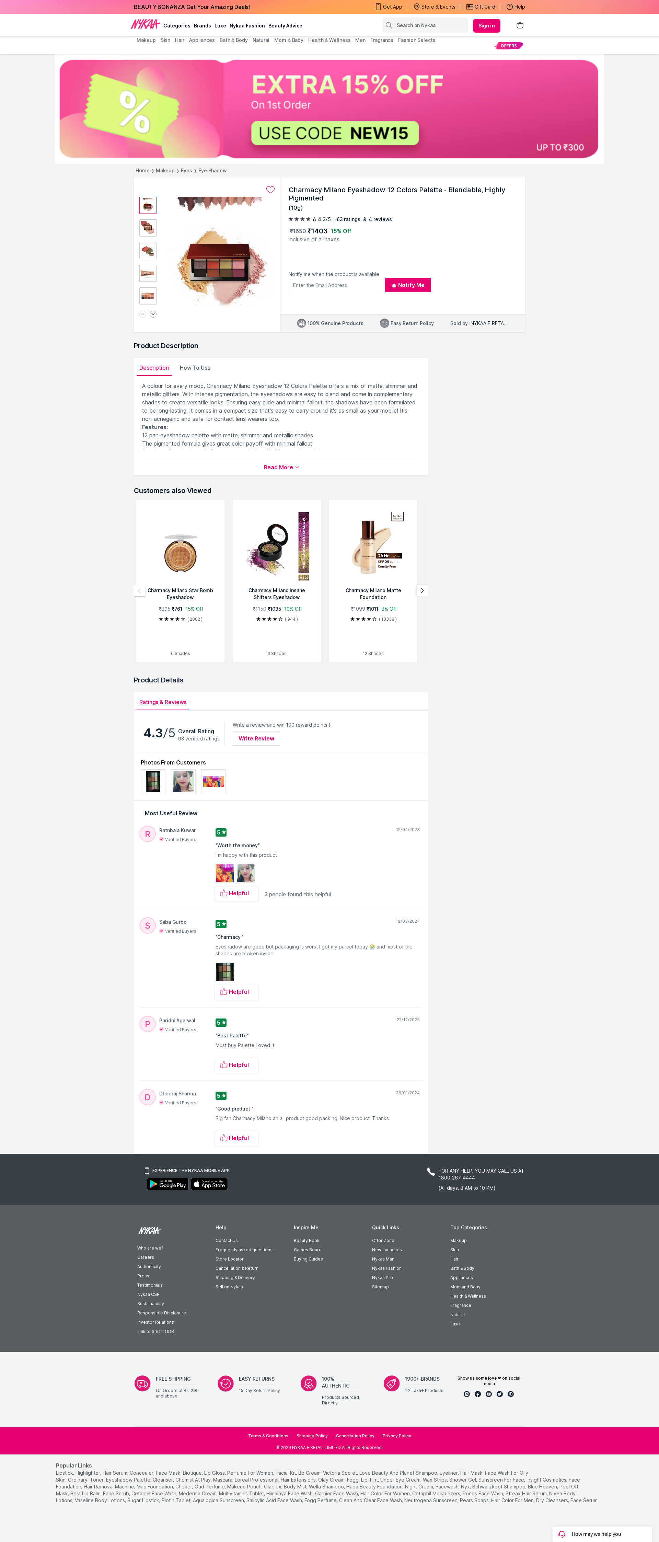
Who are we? (150, 1248)
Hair (454, 1259)
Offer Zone (383, 1240)
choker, (184, 1486)
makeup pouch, (245, 1486)
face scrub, (116, 1493)
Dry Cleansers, (552, 1500)
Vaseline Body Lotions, (100, 1500)
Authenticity (149, 1266)
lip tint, (370, 1480)
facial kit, (286, 1473)
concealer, (142, 1473)
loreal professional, (257, 1480)
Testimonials (150, 1285)
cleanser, (163, 1480)
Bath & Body (462, 1268)
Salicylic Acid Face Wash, (274, 1500)
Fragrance (460, 1305)
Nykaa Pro (382, 1277)
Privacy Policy (397, 1435)
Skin (454, 1249)
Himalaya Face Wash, (290, 1493)
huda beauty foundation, (375, 1486)
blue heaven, (543, 1486)
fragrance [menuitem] (381, 40)
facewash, (448, 1486)
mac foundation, (155, 1486)
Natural (457, 1314)
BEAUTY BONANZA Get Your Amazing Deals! (192, 6)
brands (202, 25)
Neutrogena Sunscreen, (431, 1500)
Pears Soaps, (475, 1500)
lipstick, (65, 1473)
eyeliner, (449, 1473)
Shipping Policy (312, 1435)
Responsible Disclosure (161, 1312)
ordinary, (78, 1480)
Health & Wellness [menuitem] (329, 40)
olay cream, (332, 1480)
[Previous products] (139, 590)
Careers (145, 1257)
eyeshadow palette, (128, 1480)
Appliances (461, 1277)
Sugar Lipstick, (143, 1500)
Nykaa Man (383, 1259)
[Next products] (422, 590)
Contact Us (227, 1240)
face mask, (169, 1473)
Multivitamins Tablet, (242, 1493)
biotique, (193, 1473)
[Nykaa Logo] (145, 23)
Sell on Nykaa (229, 1286)
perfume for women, (250, 1473)
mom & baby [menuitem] (288, 40)
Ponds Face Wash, (483, 1493)
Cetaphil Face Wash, (154, 1493)
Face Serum (584, 1500)
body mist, (296, 1486)
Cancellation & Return (237, 1268)
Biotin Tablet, (177, 1500)
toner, (97, 1480)
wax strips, (435, 1480)
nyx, (466, 1486)
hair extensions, (299, 1480)
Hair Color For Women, (385, 1493)
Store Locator (230, 1259)
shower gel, (463, 1480)
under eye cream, (400, 1480)
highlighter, (88, 1473)
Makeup (165, 170)
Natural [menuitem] (261, 40)
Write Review (256, 738)
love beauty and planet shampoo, (398, 1473)
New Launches (387, 1249)
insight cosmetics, (547, 1480)
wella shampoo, (327, 1486)
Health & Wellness (468, 1296)
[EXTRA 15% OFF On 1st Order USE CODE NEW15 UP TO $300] (329, 109)
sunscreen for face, (501, 1480)
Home (143, 170)
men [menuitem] (360, 40)
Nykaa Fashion (247, 25)
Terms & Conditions (268, 1435)
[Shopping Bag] (520, 25)
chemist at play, (193, 1480)
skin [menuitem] (166, 40)
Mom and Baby (465, 1286)
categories (176, 25)
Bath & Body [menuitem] (234, 40)
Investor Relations (155, 1322)
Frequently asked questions (244, 1249)
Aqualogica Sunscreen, (219, 1500)
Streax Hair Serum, (527, 1493)
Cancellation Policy (355, 1435)
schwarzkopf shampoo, (499, 1486)
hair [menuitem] (179, 40)
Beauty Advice (285, 25)
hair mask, (472, 1473)
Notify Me (411, 284)
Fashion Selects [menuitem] (417, 40)
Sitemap (380, 1286)
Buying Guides (308, 1259)
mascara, (223, 1480)
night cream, (419, 1486)
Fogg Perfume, (321, 1500)
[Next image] (153, 315)
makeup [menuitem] (146, 40)
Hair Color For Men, (513, 1500)
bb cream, (310, 1473)
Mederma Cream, (198, 1493)
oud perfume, (210, 1486)
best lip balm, (86, 1493)
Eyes (186, 170)
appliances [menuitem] (202, 40)
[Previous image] (142, 315)
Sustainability (150, 1303)
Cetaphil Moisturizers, (436, 1493)
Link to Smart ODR (155, 1331)
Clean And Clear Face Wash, (371, 1500)
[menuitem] (508, 45)
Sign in (486, 25)
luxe (220, 25)
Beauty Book (307, 1240)
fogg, (353, 1480)
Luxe (455, 1323)
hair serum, (115, 1473)
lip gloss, (215, 1473)
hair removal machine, (109, 1486)
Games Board (308, 1249)
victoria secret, (340, 1473)
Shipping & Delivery (235, 1277)
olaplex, (273, 1486)
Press (143, 1275)
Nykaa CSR (148, 1294)
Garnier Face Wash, (337, 1493)
